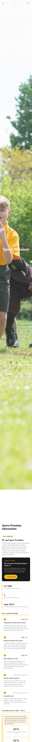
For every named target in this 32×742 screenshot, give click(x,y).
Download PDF (11, 576)
